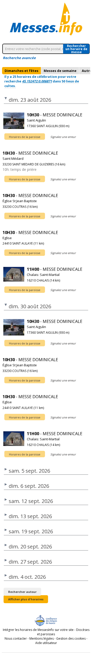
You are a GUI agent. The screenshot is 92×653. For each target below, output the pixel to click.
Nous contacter (16, 638)
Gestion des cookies (71, 638)
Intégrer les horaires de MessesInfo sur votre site (38, 630)
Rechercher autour (22, 592)
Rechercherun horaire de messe (76, 49)
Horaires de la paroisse (24, 137)
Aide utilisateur (46, 643)
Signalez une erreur (63, 137)
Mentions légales (41, 638)
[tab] (21, 70)
